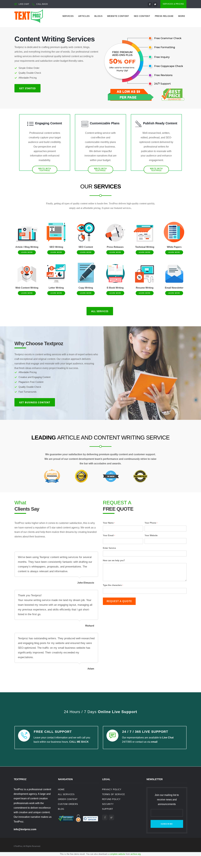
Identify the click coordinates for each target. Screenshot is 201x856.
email (154, 741)
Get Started (27, 88)
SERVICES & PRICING (173, 4)
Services (67, 16)
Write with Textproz (100, 169)
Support (107, 809)
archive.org (135, 854)
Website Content (118, 16)
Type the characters (113, 585)
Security (108, 804)
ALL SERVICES (99, 311)
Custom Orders (68, 804)
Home (61, 789)
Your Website (151, 535)
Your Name (109, 523)
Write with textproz (156, 169)
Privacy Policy (111, 789)
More (181, 16)
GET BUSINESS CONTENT (34, 402)
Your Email (109, 535)
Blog (61, 809)
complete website (117, 854)
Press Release (164, 16)
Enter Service (109, 548)
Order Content (68, 799)
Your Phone (151, 523)
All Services (66, 794)
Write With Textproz (44, 169)
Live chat (24, 4)
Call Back (42, 4)
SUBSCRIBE (167, 824)
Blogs (98, 16)
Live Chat (168, 737)
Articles (84, 16)
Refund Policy (111, 799)
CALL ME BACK (79, 741)
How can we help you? (114, 560)
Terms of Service (113, 794)
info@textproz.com (25, 829)
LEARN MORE (27, 252)
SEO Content (142, 16)
